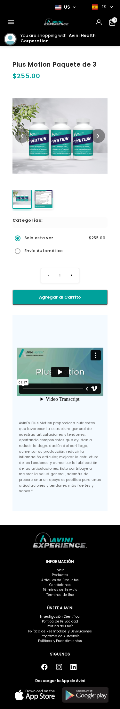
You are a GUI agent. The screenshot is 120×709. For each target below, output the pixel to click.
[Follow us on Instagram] (59, 667)
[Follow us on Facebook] (44, 667)
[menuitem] (11, 22)
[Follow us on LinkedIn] (73, 667)
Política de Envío (60, 626)
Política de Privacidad (60, 621)
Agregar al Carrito (60, 297)
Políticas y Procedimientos (60, 641)
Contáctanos (59, 585)
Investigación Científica (60, 616)
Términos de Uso (60, 595)
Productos (60, 575)
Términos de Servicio (60, 590)
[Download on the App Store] (35, 695)
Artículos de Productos (60, 580)
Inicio (60, 570)
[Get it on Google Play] (85, 695)
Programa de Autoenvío (60, 636)
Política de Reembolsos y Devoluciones (60, 631)
